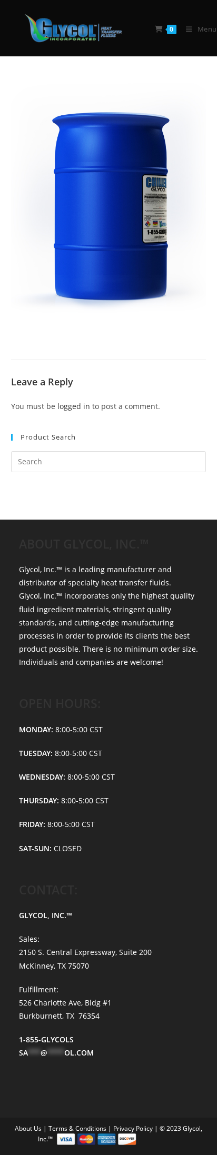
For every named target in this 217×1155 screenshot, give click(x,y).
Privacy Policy (133, 1128)
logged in (73, 406)
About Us (29, 1128)
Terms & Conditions (78, 1128)
